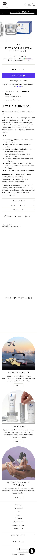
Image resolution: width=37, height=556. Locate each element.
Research (18, 505)
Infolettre (18, 541)
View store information (12, 100)
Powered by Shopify (18, 554)
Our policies (18, 535)
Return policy (18, 522)
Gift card (18, 518)
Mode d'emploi (19, 205)
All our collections (18, 525)
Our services (18, 508)
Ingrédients (18, 201)
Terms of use (18, 529)
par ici (18, 385)
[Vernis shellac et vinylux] (18, 463)
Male (18, 515)
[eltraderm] (18, 407)
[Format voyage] (18, 353)
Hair (18, 512)
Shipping (10, 61)
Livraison (18, 209)
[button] (18, 59)
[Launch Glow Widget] (32, 551)
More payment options (18, 80)
